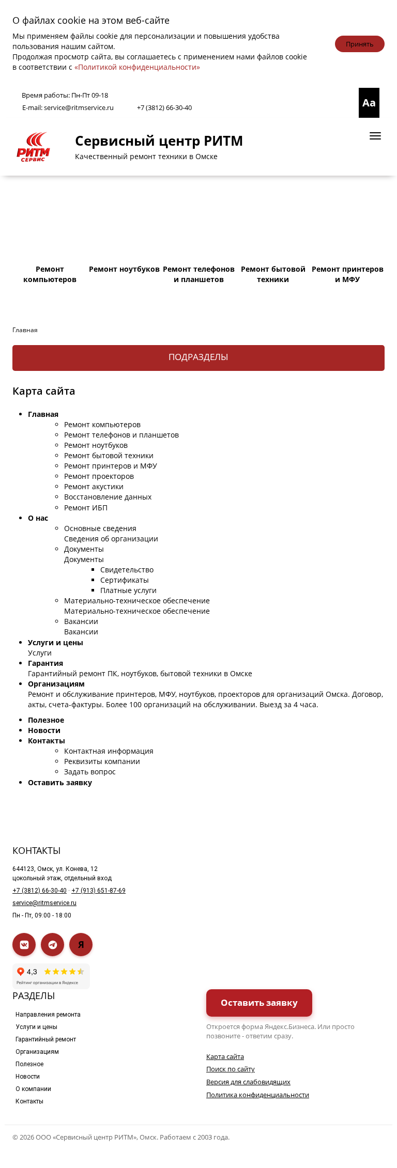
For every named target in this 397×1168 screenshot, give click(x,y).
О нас (38, 518)
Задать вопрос (90, 771)
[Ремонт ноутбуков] (124, 223)
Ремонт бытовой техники (109, 455)
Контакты (46, 740)
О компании (33, 1089)
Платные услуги (128, 590)
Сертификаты (124, 580)
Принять (360, 44)
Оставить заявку (60, 782)
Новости (44, 730)
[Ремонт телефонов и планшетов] (199, 223)
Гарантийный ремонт (46, 1039)
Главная (43, 414)
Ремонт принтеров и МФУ (110, 466)
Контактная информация (109, 751)
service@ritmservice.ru (79, 107)
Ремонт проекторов (99, 476)
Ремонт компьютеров (102, 424)
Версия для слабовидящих (248, 1081)
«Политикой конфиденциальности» (137, 67)
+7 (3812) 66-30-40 (164, 107)
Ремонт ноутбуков (96, 445)
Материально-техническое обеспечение (137, 600)
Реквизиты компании (102, 761)
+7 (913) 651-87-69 (98, 890)
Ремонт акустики (94, 486)
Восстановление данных (107, 497)
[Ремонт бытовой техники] (273, 223)
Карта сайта (225, 1056)
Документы (84, 549)
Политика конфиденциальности (257, 1094)
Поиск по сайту (230, 1068)
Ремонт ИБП (86, 507)
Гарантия (45, 663)
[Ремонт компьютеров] (50, 223)
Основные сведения (100, 528)
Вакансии (81, 621)
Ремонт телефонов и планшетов (121, 435)
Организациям (56, 684)
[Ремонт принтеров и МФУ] (348, 223)
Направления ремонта (48, 1014)
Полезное (46, 720)
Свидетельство (127, 569)
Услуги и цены (55, 642)
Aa (369, 103)
